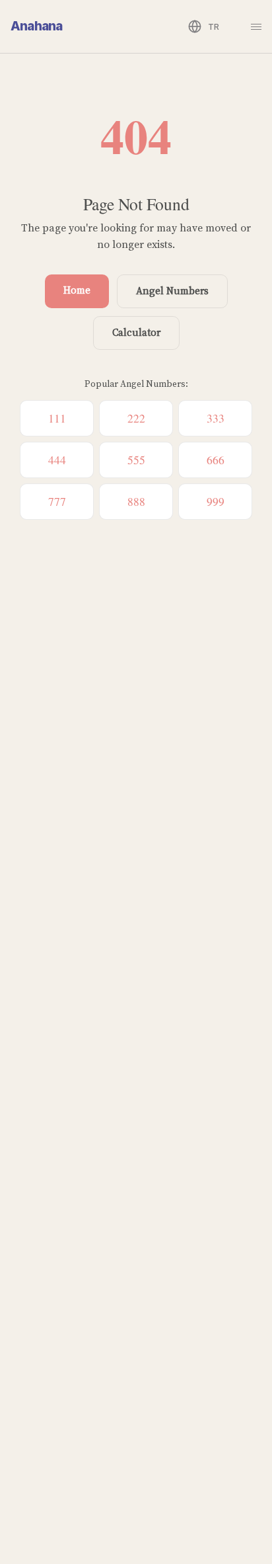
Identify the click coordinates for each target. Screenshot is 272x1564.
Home (76, 290)
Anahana (37, 26)
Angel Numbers (172, 291)
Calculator (136, 332)
